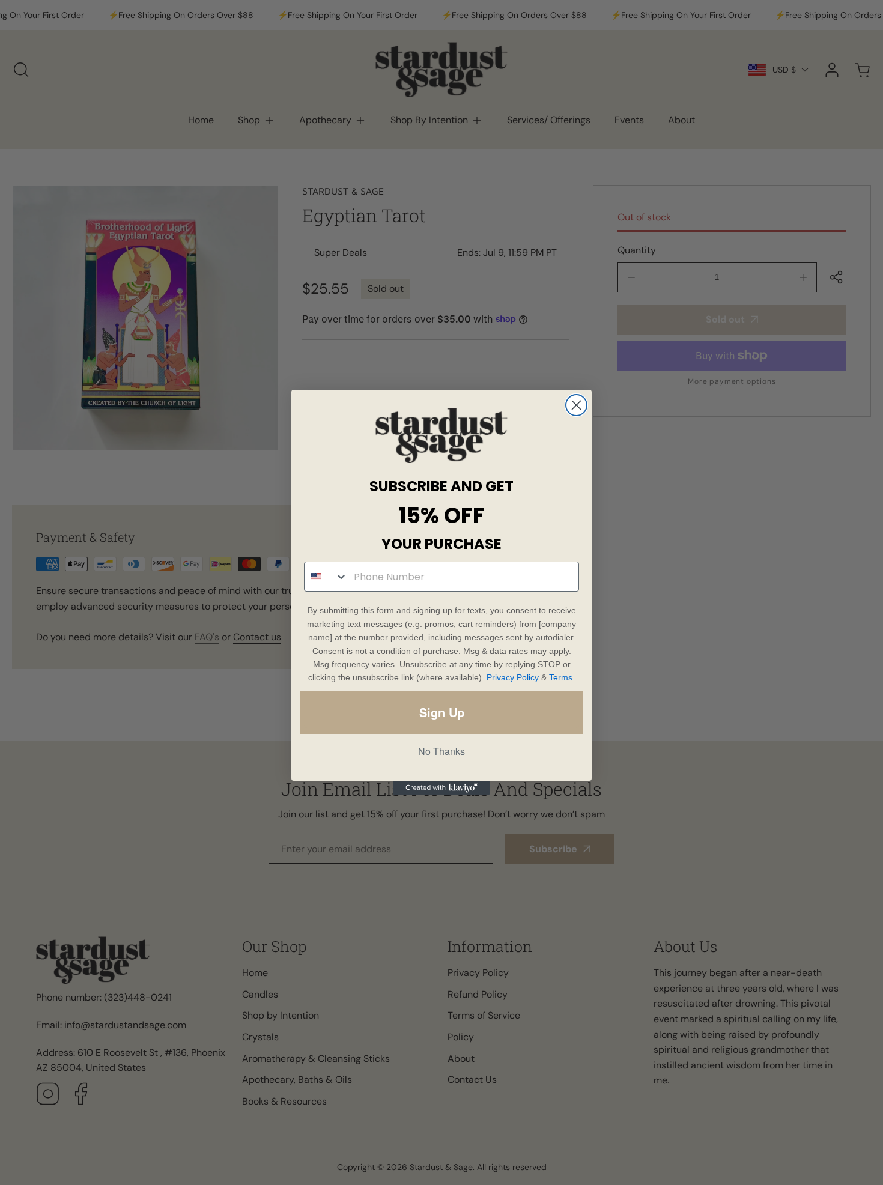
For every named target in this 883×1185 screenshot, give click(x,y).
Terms (560, 677)
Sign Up (441, 712)
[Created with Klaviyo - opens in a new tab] (441, 788)
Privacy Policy (513, 677)
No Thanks (441, 751)
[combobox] (326, 576)
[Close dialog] (576, 405)
